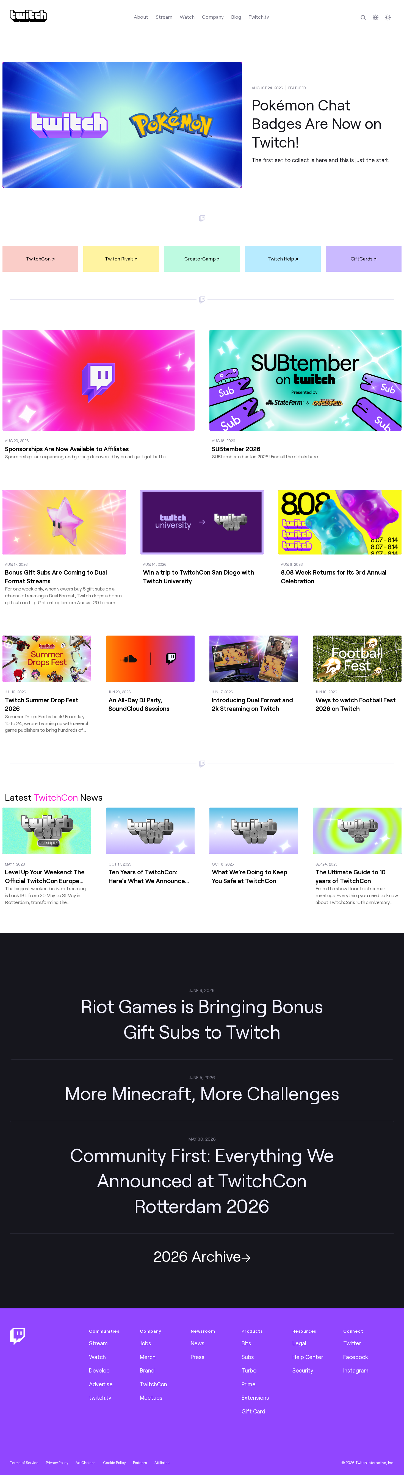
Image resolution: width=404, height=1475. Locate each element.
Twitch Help (281, 259)
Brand (147, 1370)
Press (197, 1357)
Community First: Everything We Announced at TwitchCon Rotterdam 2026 (202, 1180)
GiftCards (361, 259)
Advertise (101, 1384)
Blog (236, 17)
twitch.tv (100, 1397)
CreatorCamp (200, 259)
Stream (164, 17)
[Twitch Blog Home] (28, 16)
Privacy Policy (57, 1462)
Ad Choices (86, 1462)
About (141, 17)
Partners (140, 1462)
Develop (99, 1370)
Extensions (255, 1397)
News (197, 1343)
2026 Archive (197, 1256)
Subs (248, 1357)
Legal (299, 1343)
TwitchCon (38, 259)
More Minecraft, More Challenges (202, 1093)
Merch (148, 1357)
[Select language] (375, 17)
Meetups (151, 1397)
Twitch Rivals (119, 259)
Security (302, 1370)
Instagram (356, 1370)
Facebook (355, 1357)
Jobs (145, 1343)
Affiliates (162, 1462)
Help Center (307, 1357)
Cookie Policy (114, 1462)
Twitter (352, 1343)
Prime (249, 1384)
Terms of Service (24, 1462)
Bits (246, 1343)
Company (213, 17)
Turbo (249, 1370)
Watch (187, 17)
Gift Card (253, 1411)
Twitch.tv (258, 17)
